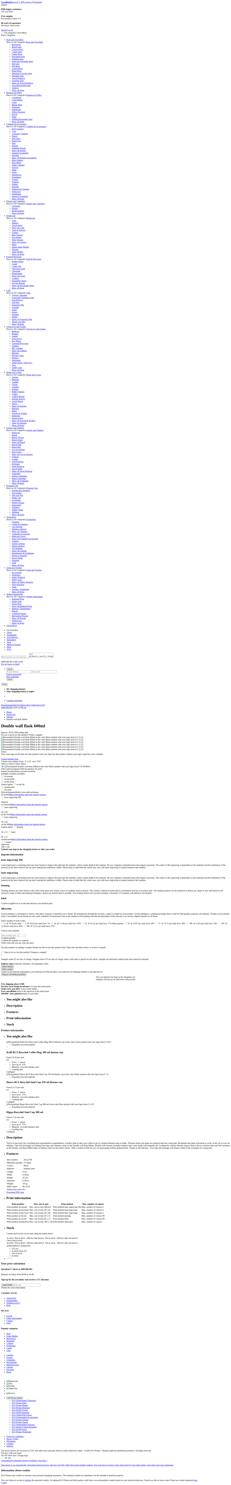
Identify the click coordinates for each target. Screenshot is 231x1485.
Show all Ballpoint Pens (22, 606)
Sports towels (17, 418)
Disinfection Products (21, 490)
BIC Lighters (17, 348)
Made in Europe (13, 644)
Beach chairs (17, 440)
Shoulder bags (18, 76)
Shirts (14, 170)
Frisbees (15, 457)
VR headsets (17, 548)
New (8, 642)
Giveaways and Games (16, 326)
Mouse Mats (17, 105)
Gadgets (15, 541)
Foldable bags (18, 59)
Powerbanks (11, 1362)
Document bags (18, 56)
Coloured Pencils (19, 613)
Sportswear (16, 175)
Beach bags (17, 47)
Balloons (15, 331)
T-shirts (15, 179)
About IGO (11, 1298)
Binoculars (16, 447)
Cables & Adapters (20, 524)
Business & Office (14, 93)
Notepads (16, 107)
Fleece (14, 136)
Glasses (15, 232)
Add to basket (7, 966)
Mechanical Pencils (20, 616)
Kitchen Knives (18, 399)
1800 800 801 (7, 707)
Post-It (14, 114)
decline (28, 1480)
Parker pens (17, 601)
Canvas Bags (17, 49)
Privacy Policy (12, 1439)
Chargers (15, 522)
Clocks (15, 384)
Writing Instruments (14, 594)
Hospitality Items (19, 281)
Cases (14, 102)
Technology (11, 517)
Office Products (18, 112)
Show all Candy (18, 276)
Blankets (15, 380)
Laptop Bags (17, 69)
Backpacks (16, 44)
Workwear (16, 191)
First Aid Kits (17, 495)
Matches (15, 353)
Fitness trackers (18, 546)
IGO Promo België (20, 1405)
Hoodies (15, 155)
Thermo (15, 249)
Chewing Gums (18, 269)
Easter (14, 310)
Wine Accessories (19, 423)
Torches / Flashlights (20, 589)
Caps (14, 131)
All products (11, 625)
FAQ (8, 649)
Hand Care (16, 498)
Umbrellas (16, 474)
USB (14, 563)
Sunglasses (16, 177)
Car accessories (18, 449)
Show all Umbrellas (20, 481)
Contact (9, 1321)
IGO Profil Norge (19, 1429)
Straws (15, 404)
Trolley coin (17, 367)
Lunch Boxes (17, 401)
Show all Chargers (19, 531)
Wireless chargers (19, 529)
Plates (14, 411)
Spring (14, 312)
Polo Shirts (16, 163)
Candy (14, 264)
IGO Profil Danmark (20, 1412)
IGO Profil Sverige (20, 1410)
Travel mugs (17, 225)
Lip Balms (16, 500)
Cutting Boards (18, 396)
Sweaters (10, 1369)
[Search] (27, 657)
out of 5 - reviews (16, 2)
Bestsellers (11, 640)
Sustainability (12, 1300)
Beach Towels (18, 437)
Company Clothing (20, 134)
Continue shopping (14, 700)
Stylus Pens (17, 604)
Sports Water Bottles (20, 247)
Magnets (15, 408)
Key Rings (16, 341)
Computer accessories (21, 534)
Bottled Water (17, 261)
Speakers (15, 560)
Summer (15, 314)
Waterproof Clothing (20, 189)
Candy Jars (16, 266)
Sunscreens (16, 505)
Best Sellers (32, 705)
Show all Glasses (19, 242)
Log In (9, 669)
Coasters (15, 387)
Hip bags (15, 64)
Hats (14, 143)
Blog (8, 647)
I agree (4, 1483)
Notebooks (16, 109)
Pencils (15, 611)
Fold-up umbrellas (19, 476)
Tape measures (18, 584)
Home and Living (13, 372)
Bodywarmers (18, 129)
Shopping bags (12, 1365)
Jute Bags (16, 66)
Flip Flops (16, 138)
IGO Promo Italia (19, 1403)
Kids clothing (17, 160)
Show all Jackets (19, 150)
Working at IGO (13, 1303)
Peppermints (17, 273)
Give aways (17, 339)
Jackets (15, 146)
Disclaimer (11, 1441)
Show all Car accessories (22, 454)
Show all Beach (18, 442)
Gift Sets (15, 302)
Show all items (18, 90)
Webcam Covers (19, 536)
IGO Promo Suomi (20, 1422)
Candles (15, 382)
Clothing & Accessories (16, 124)
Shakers (15, 223)
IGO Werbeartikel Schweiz (23, 1425)
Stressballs (16, 360)
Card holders (17, 100)
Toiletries (16, 507)
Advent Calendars (19, 295)
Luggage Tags (18, 81)
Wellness (15, 512)
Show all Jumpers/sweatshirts (24, 158)
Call (24, 707)
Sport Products (18, 466)
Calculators (16, 97)
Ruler (14, 117)
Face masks (17, 493)
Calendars (16, 206)
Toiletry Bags (17, 510)
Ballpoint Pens (18, 599)
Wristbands (16, 194)
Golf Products (18, 461)
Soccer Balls (17, 469)
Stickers (15, 358)
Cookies (15, 278)
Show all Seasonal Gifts (22, 319)
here (195, 1480)
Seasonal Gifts (18, 305)
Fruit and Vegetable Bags (22, 61)
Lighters (15, 346)
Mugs (14, 245)
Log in (9, 679)
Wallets (15, 184)
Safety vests (17, 580)
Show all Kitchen (19, 406)
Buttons (15, 334)
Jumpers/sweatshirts (20, 153)
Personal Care (12, 486)
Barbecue (16, 433)
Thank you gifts (18, 322)
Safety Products (18, 577)
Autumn (15, 307)
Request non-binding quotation (14, 974)
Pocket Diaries (18, 211)
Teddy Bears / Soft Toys (22, 363)
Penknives (16, 575)
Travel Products (18, 78)
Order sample (7, 969)
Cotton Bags (17, 54)
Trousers (15, 182)
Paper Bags (16, 71)
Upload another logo (9, 759)
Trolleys (15, 88)
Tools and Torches (14, 568)
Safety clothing (18, 165)
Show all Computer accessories (25, 539)
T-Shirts (9, 1343)
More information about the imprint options (27, 794)
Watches (15, 187)
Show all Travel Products (22, 83)
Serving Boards (18, 283)
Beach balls (17, 445)
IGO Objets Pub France (22, 1415)
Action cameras (18, 543)
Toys (14, 365)
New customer (12, 677)
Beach (14, 435)
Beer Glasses (17, 235)
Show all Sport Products (22, 471)
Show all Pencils (19, 618)
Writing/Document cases (22, 119)
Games (15, 336)
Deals (9, 632)
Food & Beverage (14, 257)
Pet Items (16, 464)
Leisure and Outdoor (15, 428)
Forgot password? (14, 674)
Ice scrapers (17, 572)
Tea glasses (16, 237)
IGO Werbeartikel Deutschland (25, 1417)
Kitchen (15, 389)
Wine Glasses (17, 240)
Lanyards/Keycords (20, 343)
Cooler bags (17, 52)
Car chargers (17, 527)
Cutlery (15, 394)
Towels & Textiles (19, 413)
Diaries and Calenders (15, 201)
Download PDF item (15, 1192)
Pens (8, 1334)
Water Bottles (17, 252)
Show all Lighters (19, 351)
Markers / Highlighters (21, 609)
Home (9, 712)
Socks (14, 172)
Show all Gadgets (19, 551)
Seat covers (16, 452)
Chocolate (16, 271)
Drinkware (11, 216)
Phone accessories (19, 556)
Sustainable (11, 635)
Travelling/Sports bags (21, 85)
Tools (14, 587)
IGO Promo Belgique (21, 1408)
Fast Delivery (17, 300)
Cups (14, 220)
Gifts (8, 290)
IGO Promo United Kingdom (24, 1427)
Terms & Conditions (15, 1436)
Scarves (15, 167)
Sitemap (9, 1446)
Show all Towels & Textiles (23, 421)
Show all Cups (18, 228)
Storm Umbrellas (19, 478)
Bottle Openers (18, 392)
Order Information (14, 1318)
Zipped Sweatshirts (20, 196)
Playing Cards (18, 355)
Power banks (17, 558)
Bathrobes (16, 416)
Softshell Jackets (19, 148)
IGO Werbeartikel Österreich (24, 1400)
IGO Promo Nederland (21, 1432)
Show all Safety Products (22, 582)
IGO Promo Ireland (14, 1398)
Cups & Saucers (18, 230)
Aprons (15, 377)
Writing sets (17, 621)
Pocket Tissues (18, 502)
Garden (15, 459)
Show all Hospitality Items (23, 285)
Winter (14, 317)
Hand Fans (16, 141)
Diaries (15, 208)
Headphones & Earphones (23, 553)
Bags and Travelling (14, 40)
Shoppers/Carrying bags (22, 73)
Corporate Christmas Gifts (23, 298)
